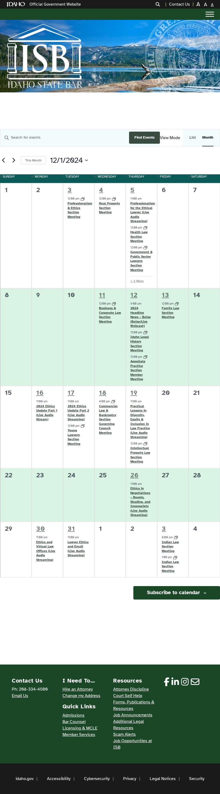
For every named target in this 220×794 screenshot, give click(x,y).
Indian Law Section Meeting (170, 546)
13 (165, 295)
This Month (33, 160)
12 (133, 295)
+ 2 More (137, 281)
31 (71, 529)
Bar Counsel (74, 721)
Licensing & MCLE (80, 728)
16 (39, 393)
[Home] (16, 4)
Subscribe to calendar (173, 592)
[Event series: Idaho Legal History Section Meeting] (145, 332)
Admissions (74, 715)
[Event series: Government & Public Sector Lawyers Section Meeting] (145, 247)
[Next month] (13, 160)
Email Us (20, 695)
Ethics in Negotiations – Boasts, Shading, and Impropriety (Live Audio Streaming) (140, 501)
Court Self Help (127, 695)
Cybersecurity (97, 778)
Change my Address (81, 695)
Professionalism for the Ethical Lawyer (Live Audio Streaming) (142, 212)
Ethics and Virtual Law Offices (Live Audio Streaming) (45, 551)
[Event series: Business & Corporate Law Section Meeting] (114, 303)
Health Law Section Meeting (139, 236)
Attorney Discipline (131, 689)
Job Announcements (132, 715)
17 (71, 393)
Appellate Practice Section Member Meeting (137, 370)
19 (133, 393)
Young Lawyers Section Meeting (74, 437)
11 (102, 295)
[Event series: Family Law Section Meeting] (177, 303)
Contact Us (179, 4)
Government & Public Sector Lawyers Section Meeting (141, 261)
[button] (161, 4)
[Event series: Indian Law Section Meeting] (176, 537)
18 (102, 393)
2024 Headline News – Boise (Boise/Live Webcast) (140, 317)
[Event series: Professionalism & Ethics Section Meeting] (83, 198)
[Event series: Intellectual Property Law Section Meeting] (145, 443)
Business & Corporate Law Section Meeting (110, 314)
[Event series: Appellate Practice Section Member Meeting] (145, 357)
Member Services (79, 734)
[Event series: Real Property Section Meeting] (114, 198)
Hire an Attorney (78, 689)
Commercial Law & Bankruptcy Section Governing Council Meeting (108, 419)
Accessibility (59, 778)
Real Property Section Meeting (109, 207)
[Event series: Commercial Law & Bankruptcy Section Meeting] (113, 401)
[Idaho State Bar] (44, 56)
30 (40, 529)
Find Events (144, 137)
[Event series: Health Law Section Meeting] (145, 227)
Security (196, 778)
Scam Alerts (124, 734)
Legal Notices (163, 778)
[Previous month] (3, 160)
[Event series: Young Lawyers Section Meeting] (83, 426)
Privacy (129, 778)
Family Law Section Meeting (170, 312)
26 (134, 475)
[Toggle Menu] (210, 14)
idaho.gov (25, 778)
